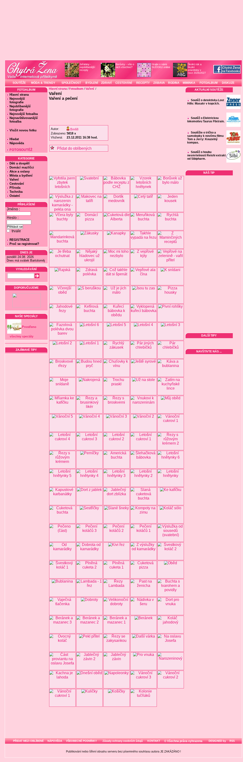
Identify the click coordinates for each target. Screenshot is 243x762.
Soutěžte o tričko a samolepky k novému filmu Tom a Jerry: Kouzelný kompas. (205, 137)
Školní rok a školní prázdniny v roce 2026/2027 (197, 68)
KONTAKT (153, 740)
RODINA (173, 82)
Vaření (14, 179)
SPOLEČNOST (71, 82)
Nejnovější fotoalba (23, 114)
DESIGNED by (217, 740)
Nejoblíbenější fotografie (19, 108)
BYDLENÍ (91, 82)
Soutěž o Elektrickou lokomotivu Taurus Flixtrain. (205, 119)
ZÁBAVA (159, 82)
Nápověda (16, 143)
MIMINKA (189, 82)
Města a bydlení (21, 175)
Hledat (14, 139)
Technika (16, 191)
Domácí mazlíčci (21, 167)
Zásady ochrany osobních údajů (123, 740)
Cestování (16, 183)
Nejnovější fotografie (16, 100)
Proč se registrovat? (24, 244)
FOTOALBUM (209, 82)
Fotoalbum (76, 88)
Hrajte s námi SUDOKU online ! (161, 67)
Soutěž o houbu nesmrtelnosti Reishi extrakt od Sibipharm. (206, 155)
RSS (231, 740)
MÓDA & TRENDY (43, 82)
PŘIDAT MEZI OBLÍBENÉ (28, 740)
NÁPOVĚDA (54, 740)
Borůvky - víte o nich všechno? (125, 66)
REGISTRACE (19, 240)
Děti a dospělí (19, 163)
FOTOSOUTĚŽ (21, 150)
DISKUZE (228, 82)
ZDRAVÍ (106, 82)
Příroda (14, 187)
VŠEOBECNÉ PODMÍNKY (81, 740)
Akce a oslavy (19, 171)
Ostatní (14, 196)
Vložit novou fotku (23, 130)
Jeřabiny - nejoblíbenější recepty (87, 67)
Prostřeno (29, 327)
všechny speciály (21, 336)
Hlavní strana (19, 94)
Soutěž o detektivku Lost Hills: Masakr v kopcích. (205, 102)
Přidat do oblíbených (73, 148)
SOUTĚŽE (19, 82)
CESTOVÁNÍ (123, 82)
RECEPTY (143, 82)
